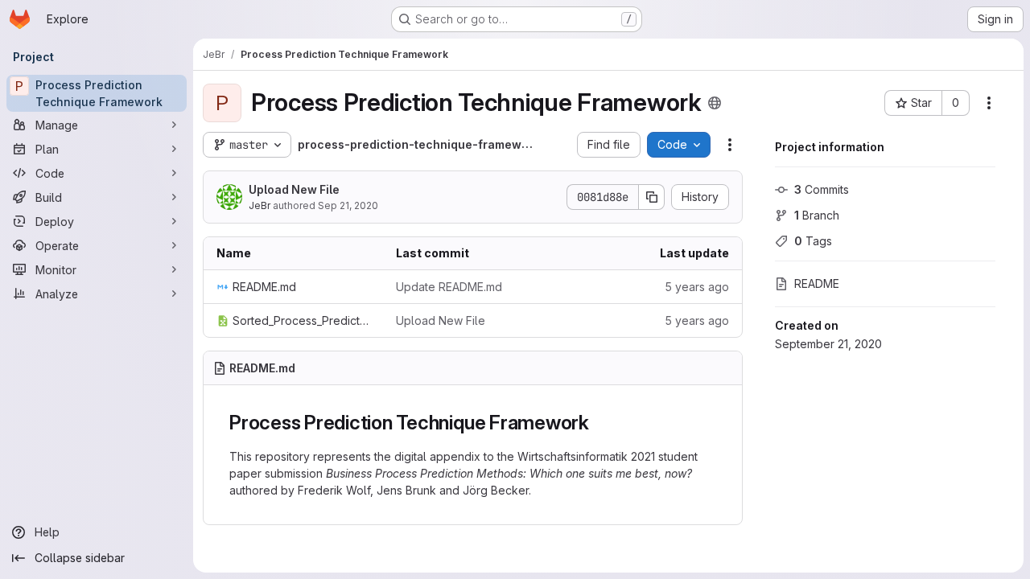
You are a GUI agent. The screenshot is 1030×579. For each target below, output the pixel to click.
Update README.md (449, 287)
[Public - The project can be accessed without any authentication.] (714, 102)
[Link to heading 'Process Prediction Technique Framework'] (599, 422)
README (816, 283)
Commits (821, 189)
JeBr (259, 205)
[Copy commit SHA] (652, 197)
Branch (816, 215)
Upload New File (294, 189)
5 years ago (697, 287)
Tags (813, 241)
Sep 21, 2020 (348, 205)
